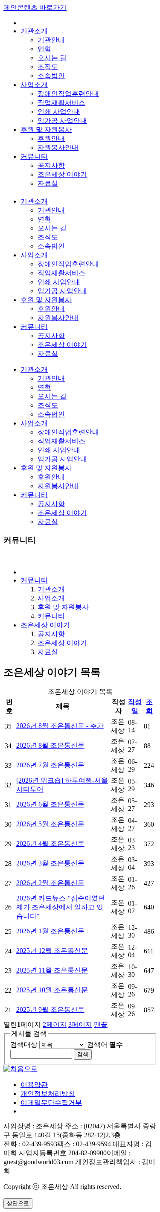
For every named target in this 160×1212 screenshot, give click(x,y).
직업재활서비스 (61, 102)
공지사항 (51, 165)
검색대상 (24, 1044)
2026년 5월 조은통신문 (50, 823)
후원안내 (51, 138)
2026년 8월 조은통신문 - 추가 (60, 725)
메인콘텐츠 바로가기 (35, 7)
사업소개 (34, 84)
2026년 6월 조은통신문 (50, 804)
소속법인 (51, 75)
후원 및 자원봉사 (46, 129)
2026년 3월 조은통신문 (50, 863)
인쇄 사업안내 (59, 111)
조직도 (48, 66)
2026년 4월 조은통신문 (50, 843)
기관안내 (51, 40)
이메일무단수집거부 (51, 1102)
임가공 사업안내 (62, 120)
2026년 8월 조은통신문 (50, 745)
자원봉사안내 (58, 147)
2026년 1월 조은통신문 (50, 931)
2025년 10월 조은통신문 (52, 989)
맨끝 (101, 1024)
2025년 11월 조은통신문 (52, 970)
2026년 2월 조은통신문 (50, 882)
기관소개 (34, 31)
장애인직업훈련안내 (68, 93)
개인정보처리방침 (47, 1093)
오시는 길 (52, 57)
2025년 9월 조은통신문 (50, 1009)
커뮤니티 (34, 156)
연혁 (44, 48)
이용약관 (34, 1084)
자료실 (48, 183)
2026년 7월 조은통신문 (50, 765)
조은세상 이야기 (62, 174)
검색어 (105, 1044)
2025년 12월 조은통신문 (52, 950)
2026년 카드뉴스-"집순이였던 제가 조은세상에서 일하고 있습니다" (60, 907)
